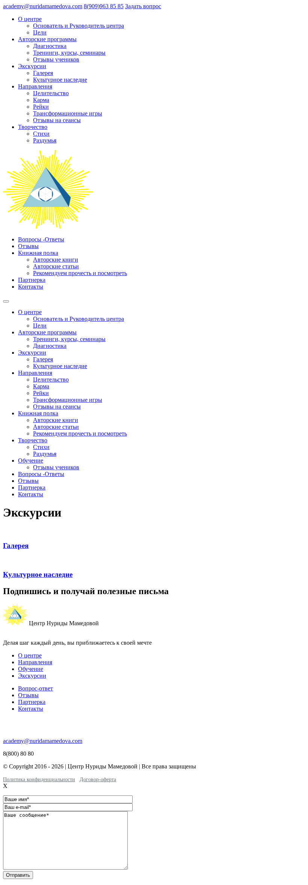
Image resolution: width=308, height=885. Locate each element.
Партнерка (31, 280)
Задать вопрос (143, 6)
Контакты (30, 286)
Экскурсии (32, 66)
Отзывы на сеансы (57, 120)
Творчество (32, 127)
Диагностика (49, 46)
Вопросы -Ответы (41, 239)
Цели (40, 32)
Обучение (30, 460)
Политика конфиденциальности (39, 779)
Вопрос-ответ (35, 688)
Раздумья (44, 140)
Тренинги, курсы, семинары (69, 52)
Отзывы (28, 246)
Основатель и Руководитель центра (78, 25)
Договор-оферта (98, 779)
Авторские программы (47, 39)
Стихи (41, 133)
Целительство (51, 93)
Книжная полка (38, 253)
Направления (35, 86)
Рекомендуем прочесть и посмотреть (80, 273)
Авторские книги (55, 259)
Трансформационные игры (67, 113)
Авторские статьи (56, 266)
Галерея (43, 73)
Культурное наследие (60, 79)
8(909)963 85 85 (104, 6)
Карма (41, 100)
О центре (30, 19)
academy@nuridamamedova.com (42, 6)
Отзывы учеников (56, 59)
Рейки (41, 106)
